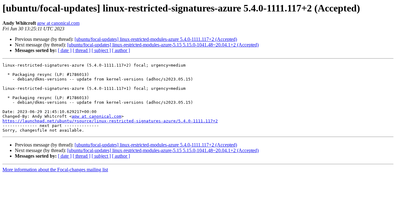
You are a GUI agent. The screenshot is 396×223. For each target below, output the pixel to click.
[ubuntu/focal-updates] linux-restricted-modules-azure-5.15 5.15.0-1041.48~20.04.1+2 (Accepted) (163, 44)
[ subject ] (101, 50)
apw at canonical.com (58, 23)
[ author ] (121, 50)
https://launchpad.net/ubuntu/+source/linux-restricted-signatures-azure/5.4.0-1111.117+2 (110, 121)
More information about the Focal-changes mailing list (55, 169)
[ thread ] (81, 50)
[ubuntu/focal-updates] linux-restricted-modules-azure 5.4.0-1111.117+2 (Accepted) (156, 39)
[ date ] (64, 50)
